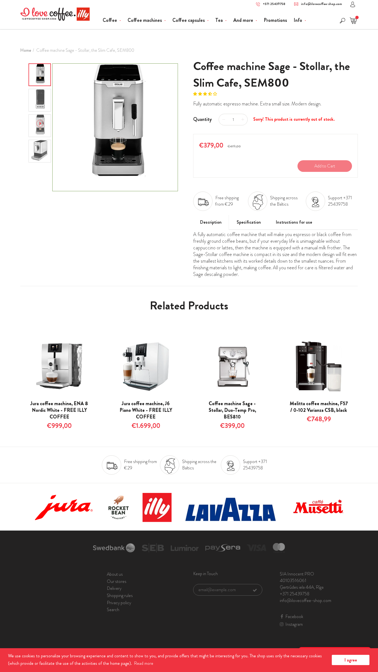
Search (113, 609)
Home (25, 50)
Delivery (114, 588)
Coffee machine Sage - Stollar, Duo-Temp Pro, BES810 (232, 410)
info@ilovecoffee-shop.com (321, 4)
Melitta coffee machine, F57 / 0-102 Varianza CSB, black (319, 407)
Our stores (116, 581)
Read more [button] (143, 663)
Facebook (294, 617)
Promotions (275, 20)
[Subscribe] (254, 590)
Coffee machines (145, 20)
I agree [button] (351, 660)
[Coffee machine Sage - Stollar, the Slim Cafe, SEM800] (115, 127)
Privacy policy (119, 602)
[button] (205, 94)
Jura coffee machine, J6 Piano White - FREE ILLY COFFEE (146, 410)
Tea (219, 20)
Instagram (294, 624)
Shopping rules (120, 595)
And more (243, 20)
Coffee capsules (189, 20)
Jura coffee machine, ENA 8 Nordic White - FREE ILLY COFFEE (59, 410)
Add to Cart (324, 166)
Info (298, 20)
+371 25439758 (274, 4)
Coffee (110, 20)
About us (115, 574)
